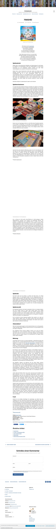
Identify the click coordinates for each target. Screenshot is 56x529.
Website (14, 467)
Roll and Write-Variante (30, 342)
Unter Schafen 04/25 (17, 433)
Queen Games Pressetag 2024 (19, 436)
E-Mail (29, 463)
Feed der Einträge (32, 518)
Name (14, 463)
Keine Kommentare (36, 22)
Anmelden (30, 517)
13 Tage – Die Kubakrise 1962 (19, 432)
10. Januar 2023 (28, 22)
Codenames (7, 489)
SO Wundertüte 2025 (11, 500)
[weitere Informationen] (25, 424)
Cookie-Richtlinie (3, 527)
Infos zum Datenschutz (25, 471)
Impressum (11, 527)
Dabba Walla (16, 435)
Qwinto (6, 494)
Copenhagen (31, 46)
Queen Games (18, 415)
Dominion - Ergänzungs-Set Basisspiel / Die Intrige (13, 492)
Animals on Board (8, 496)
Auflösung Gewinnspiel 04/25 (16, 506)
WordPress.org (31, 521)
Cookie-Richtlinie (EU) (22, 481)
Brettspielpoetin (22, 22)
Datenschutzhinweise (7, 527)
